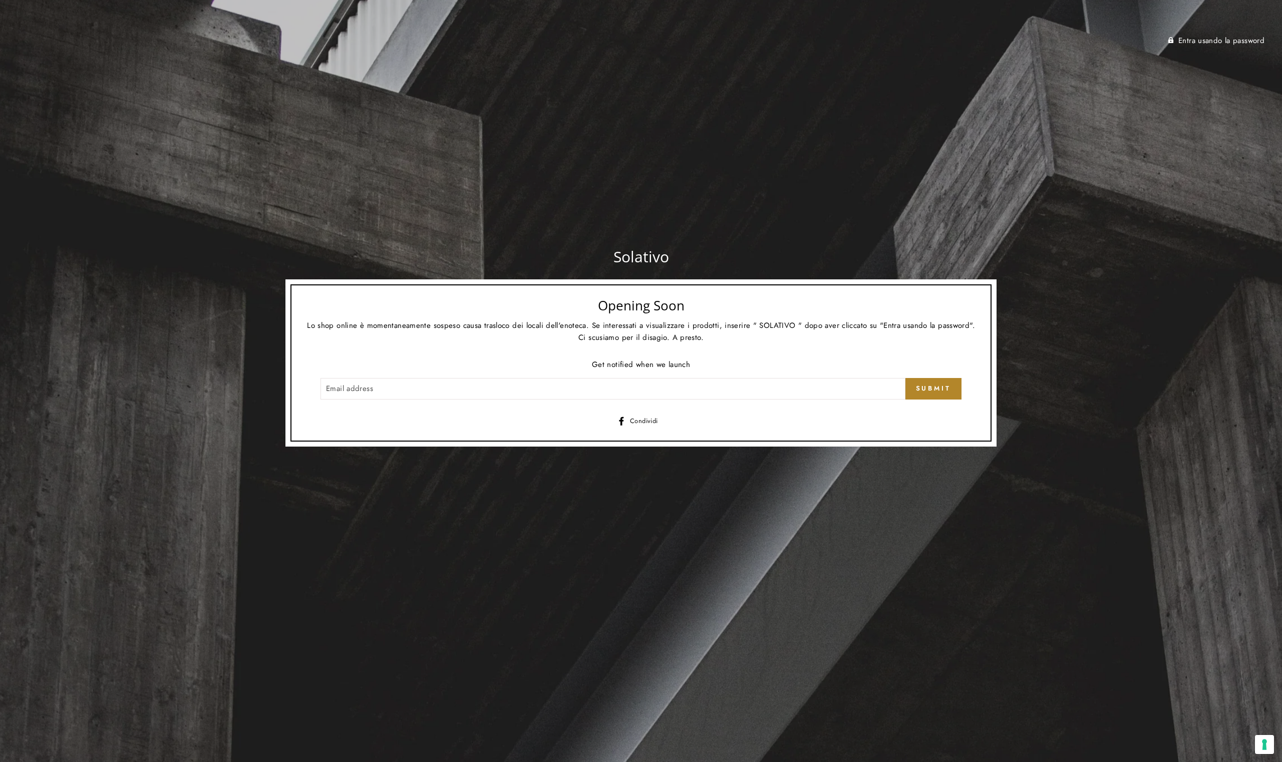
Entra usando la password (1221, 40)
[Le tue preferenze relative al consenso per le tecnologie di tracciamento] (1264, 744)
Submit (933, 388)
